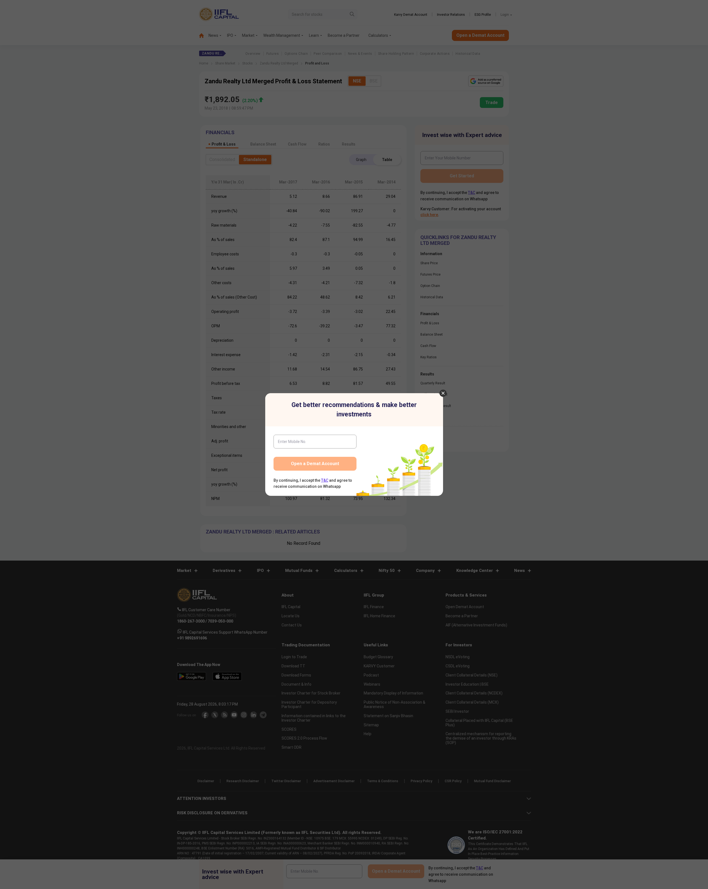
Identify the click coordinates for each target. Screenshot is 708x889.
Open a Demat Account (315, 463)
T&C (324, 480)
